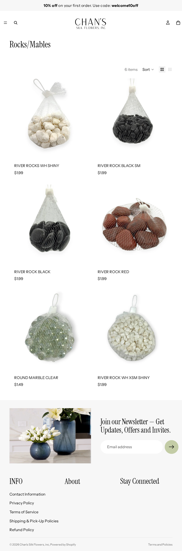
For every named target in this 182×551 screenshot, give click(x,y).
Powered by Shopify (63, 544)
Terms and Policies (160, 544)
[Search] (15, 23)
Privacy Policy (21, 503)
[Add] (81, 151)
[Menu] (5, 22)
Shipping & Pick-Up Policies (34, 521)
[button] (148, 69)
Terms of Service (23, 512)
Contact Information (27, 494)
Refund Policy (21, 529)
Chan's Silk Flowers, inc (34, 544)
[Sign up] (171, 447)
